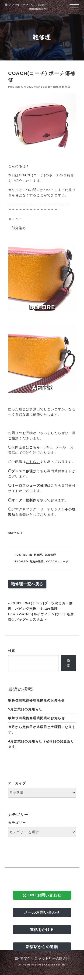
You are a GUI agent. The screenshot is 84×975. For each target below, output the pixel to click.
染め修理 (50, 554)
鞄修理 (38, 554)
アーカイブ (17, 783)
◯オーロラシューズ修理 (27, 485)
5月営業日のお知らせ (25, 709)
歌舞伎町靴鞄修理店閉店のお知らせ (36, 700)
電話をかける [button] (42, 930)
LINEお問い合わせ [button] (43, 895)
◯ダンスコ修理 (20, 471)
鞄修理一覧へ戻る (27, 584)
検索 (11, 650)
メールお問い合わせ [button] (42, 912)
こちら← (36, 447)
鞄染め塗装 (37, 561)
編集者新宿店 (61, 86)
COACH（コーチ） (58, 561)
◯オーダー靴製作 (22, 500)
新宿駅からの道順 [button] (42, 947)
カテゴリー (17, 823)
